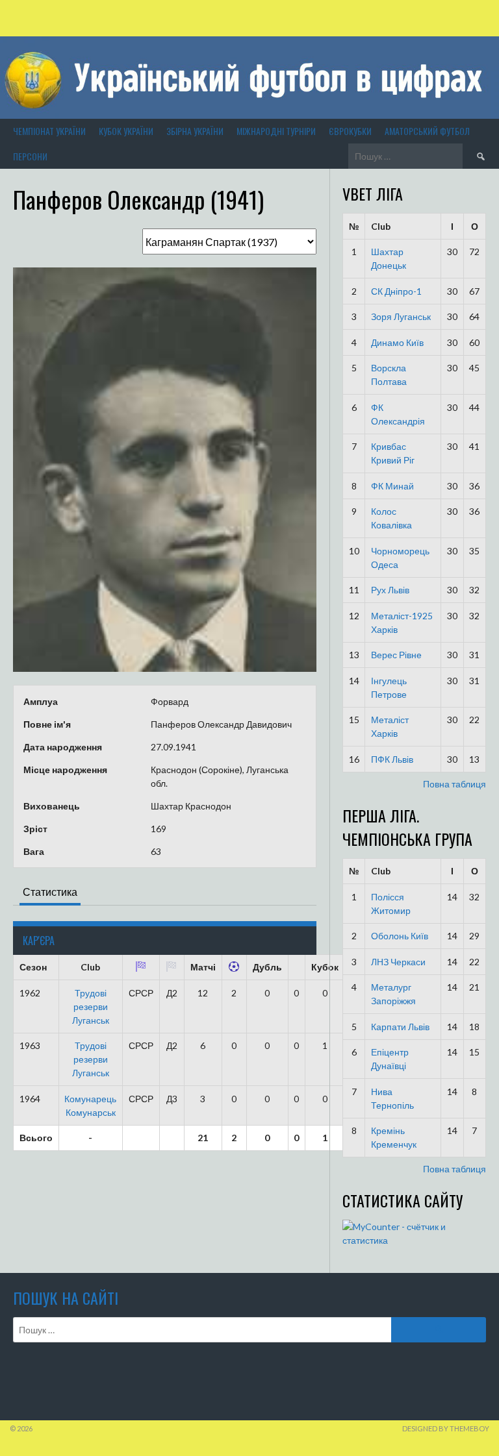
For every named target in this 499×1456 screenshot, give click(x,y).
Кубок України (126, 131)
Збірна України (195, 131)
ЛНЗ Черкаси (398, 961)
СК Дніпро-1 (396, 291)
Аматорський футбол (427, 131)
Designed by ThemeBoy (445, 1428)
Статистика (50, 891)
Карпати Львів (400, 1026)
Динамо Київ (397, 342)
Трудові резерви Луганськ (90, 1006)
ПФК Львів (392, 759)
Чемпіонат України (49, 131)
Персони (30, 156)
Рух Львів (390, 589)
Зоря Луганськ (401, 316)
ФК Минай (392, 485)
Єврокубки (350, 131)
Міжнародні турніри (276, 131)
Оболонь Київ (399, 935)
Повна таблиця (454, 783)
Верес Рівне (396, 654)
